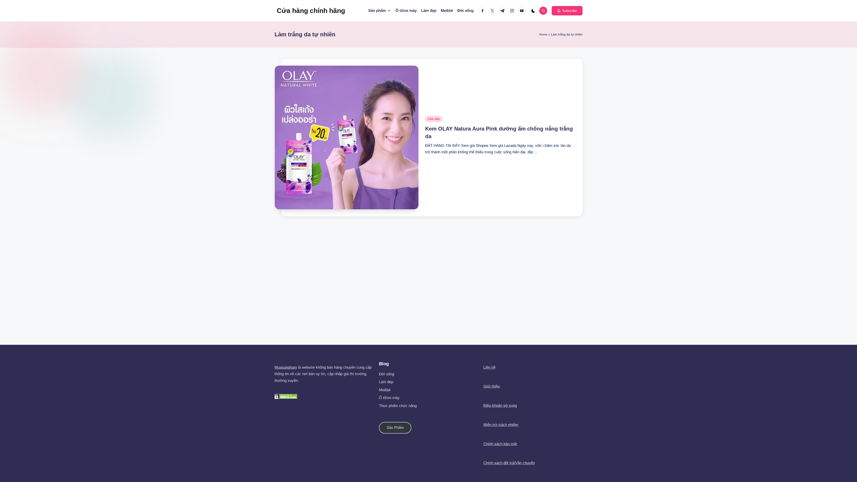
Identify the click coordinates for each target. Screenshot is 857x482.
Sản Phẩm (395, 428)
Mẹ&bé (385, 390)
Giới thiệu (491, 386)
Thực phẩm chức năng (398, 406)
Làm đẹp (434, 118)
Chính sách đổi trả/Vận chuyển (509, 463)
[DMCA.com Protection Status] (286, 396)
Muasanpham (286, 367)
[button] (567, 10)
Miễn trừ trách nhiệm (500, 425)
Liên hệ (489, 367)
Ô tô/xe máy (389, 398)
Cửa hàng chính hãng (311, 10)
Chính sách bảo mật (500, 444)
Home (543, 34)
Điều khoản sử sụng (500, 405)
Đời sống (386, 374)
